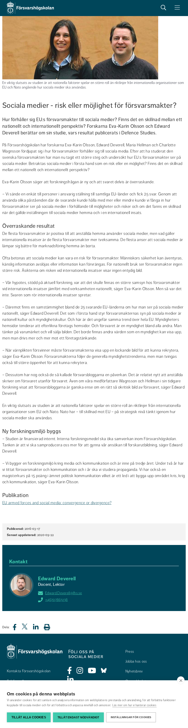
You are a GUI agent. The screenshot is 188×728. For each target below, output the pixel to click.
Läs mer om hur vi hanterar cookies (134, 705)
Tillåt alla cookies (28, 717)
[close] (181, 680)
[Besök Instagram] (80, 670)
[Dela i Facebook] (17, 628)
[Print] (49, 627)
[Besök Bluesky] (104, 670)
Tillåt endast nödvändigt (78, 717)
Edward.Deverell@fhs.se (63, 593)
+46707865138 (56, 599)
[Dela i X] (25, 628)
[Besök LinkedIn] (70, 679)
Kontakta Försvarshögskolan (29, 671)
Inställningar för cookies (131, 717)
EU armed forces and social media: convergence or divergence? (56, 502)
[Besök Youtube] (92, 670)
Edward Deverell (57, 578)
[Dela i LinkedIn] (38, 628)
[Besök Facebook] (69, 670)
